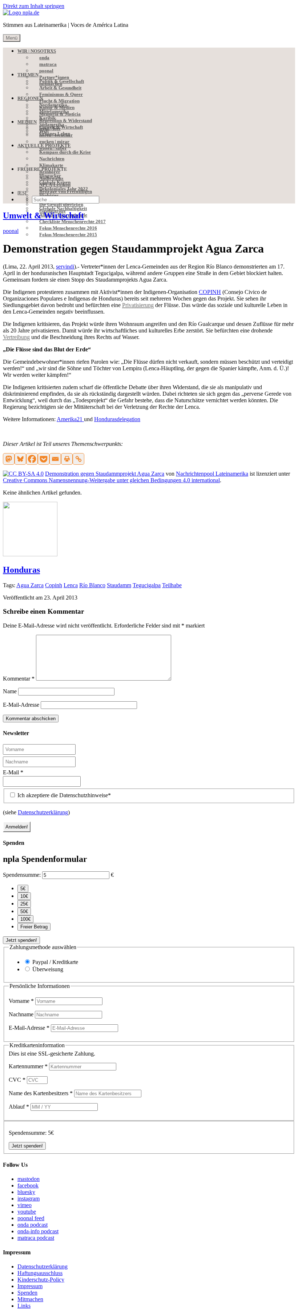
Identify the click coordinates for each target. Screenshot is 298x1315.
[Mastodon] (9, 459)
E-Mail (13, 772)
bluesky (26, 1192)
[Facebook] (32, 459)
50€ (24, 911)
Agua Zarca (30, 585)
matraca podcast (35, 1238)
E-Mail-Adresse (21, 705)
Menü (11, 38)
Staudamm (119, 585)
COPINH (210, 292)
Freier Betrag (34, 926)
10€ (24, 896)
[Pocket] (43, 459)
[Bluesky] (20, 459)
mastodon (28, 1179)
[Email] (55, 459)
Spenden (27, 1293)
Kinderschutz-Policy (40, 1279)
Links (24, 1306)
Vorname (21, 1001)
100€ (25, 919)
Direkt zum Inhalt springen (33, 6)
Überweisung (47, 969)
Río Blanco (92, 585)
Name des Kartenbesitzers (41, 1093)
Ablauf (19, 1107)
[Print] (67, 459)
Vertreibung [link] (16, 337)
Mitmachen (30, 1299)
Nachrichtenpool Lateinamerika (212, 474)
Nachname (22, 1014)
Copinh (53, 585)
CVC (17, 1080)
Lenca (71, 585)
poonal (11, 231)
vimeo (24, 1205)
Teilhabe (172, 585)
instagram (28, 1198)
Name (10, 691)
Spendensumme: (22, 875)
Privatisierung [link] (138, 305)
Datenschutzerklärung (43, 812)
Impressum (30, 1286)
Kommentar (19, 678)
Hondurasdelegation (117, 419)
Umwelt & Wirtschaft (43, 215)
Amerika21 (70, 419)
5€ (22, 888)
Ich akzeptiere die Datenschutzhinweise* (63, 795)
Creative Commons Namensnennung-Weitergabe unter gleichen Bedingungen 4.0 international (111, 480)
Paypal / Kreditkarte (55, 962)
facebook (28, 1185)
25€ (24, 904)
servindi (65, 266)
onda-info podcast (38, 1231)
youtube (26, 1212)
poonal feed (30, 1218)
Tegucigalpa (147, 585)
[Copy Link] (78, 459)
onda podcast (32, 1225)
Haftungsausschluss (40, 1273)
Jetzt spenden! (21, 940)
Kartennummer (28, 1066)
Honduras (21, 569)
